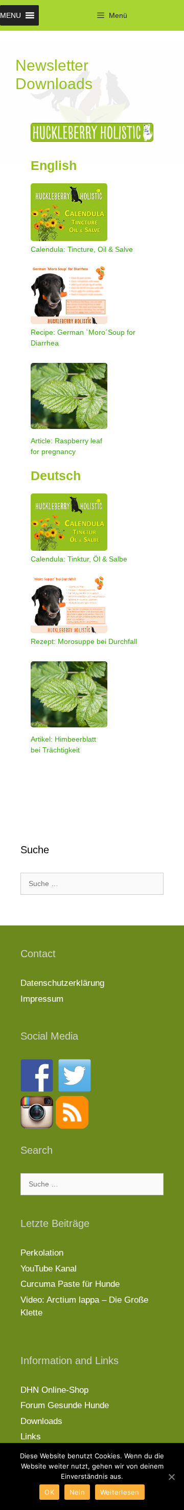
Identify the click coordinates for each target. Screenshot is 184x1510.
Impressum (41, 999)
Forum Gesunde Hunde (64, 1405)
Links (30, 1436)
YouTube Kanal (48, 1269)
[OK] (171, 1477)
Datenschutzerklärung (62, 983)
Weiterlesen (120, 1492)
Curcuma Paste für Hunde (70, 1284)
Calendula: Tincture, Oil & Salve (82, 249)
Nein (77, 1492)
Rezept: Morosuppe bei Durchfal (83, 641)
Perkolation (41, 1253)
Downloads (41, 1421)
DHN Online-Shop (54, 1390)
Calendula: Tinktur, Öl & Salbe (79, 559)
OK (49, 1492)
